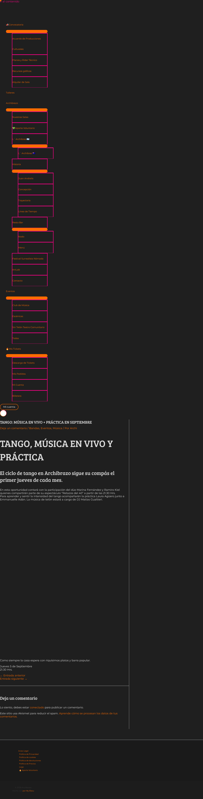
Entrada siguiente (13, 678)
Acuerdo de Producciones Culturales (26, 43)
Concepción (24, 189)
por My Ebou (28, 791)
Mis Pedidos (19, 373)
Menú (21, 247)
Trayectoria (24, 200)
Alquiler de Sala (21, 82)
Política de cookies (27, 757)
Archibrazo (12, 103)
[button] (9, 407)
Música (57, 428)
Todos (15, 338)
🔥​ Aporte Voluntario (28, 770)
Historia (16, 164)
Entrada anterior (12, 675)
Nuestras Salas (20, 117)
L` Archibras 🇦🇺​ (26, 153)
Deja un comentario (13, 428)
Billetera (16, 395)
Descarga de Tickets (23, 362)
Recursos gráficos (21, 71)
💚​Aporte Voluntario (23, 128)
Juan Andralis (25, 178)
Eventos (10, 291)
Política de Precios (27, 764)
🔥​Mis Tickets (13, 348)
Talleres (10, 92)
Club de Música (20, 305)
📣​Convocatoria (14, 24)
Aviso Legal (23, 751)
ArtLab (16, 269)
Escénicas (17, 316)
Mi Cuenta (18, 384)
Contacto (17, 280)
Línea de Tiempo (27, 211)
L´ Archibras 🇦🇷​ (20, 139)
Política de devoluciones (30, 760)
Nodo (21, 236)
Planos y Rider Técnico (24, 60)
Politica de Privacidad (28, 754)
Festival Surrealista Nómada (27, 258)
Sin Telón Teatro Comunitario (28, 327)
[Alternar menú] (27, 31)
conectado (37, 707)
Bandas (34, 428)
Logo (21, 767)
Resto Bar (17, 222)
